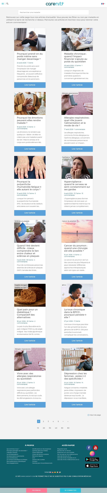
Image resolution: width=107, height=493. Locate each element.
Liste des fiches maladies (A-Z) (66, 458)
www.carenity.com (28, 476)
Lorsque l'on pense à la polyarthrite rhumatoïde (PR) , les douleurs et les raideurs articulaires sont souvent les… (29, 202)
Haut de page (95, 415)
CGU (33, 458)
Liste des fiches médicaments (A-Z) (68, 459)
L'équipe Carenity (12, 452)
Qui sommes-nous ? (13, 449)
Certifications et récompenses (41, 449)
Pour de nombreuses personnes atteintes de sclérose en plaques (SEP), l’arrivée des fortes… (30, 267)
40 (56, 428)
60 (68, 428)
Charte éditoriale (37, 452)
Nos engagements (12, 463)
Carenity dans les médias (40, 450)
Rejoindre (36, 490)
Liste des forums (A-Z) (64, 456)
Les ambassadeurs (12, 454)
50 (62, 428)
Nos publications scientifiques (16, 461)
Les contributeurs (12, 458)
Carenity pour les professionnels (42, 463)
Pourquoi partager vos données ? (17, 450)
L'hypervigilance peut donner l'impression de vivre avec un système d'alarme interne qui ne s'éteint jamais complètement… (77, 202)
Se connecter (70, 490)
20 (44, 428)
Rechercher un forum (64, 450)
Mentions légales (37, 456)
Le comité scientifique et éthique (17, 459)
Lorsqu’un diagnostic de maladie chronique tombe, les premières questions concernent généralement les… (76, 74)
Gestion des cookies (38, 459)
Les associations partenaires (15, 456)
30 (50, 428)
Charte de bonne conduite (40, 454)
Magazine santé (62, 449)
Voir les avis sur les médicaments (67, 454)
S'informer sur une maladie (65, 452)
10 (38, 428)
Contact (34, 461)
